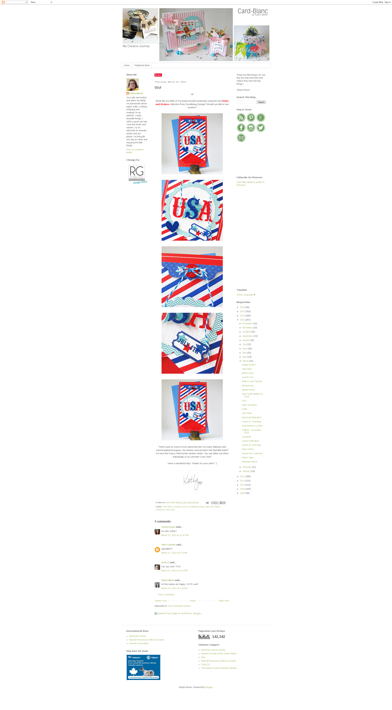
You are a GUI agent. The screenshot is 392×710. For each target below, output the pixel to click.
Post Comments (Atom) (179, 606)
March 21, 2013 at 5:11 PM (174, 553)
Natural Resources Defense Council (146, 640)
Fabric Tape (247, 457)
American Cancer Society (213, 650)
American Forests (137, 636)
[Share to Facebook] (221, 502)
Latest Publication (250, 441)
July (245, 344)
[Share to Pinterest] (224, 502)
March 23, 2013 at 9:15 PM (174, 588)
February (247, 467)
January (247, 471)
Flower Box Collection (252, 453)
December (248, 323)
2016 (242, 307)
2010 (242, 485)
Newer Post (161, 600)
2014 (242, 315)
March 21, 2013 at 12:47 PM (174, 535)
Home (127, 65)
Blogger (209, 687)
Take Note (247, 369)
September (248, 336)
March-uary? (248, 373)
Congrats (246, 437)
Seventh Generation (139, 643)
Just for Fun (247, 377)
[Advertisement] (249, 237)
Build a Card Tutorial (252, 381)
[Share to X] (218, 502)
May (245, 352)
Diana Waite (167, 580)
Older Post (224, 600)
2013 (242, 320)
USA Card (170, 510)
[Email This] (212, 502)
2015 (242, 311)
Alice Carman (168, 544)
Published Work (142, 65)
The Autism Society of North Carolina (219, 668)
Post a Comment (166, 594)
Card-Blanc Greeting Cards (174, 507)
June (245, 348)
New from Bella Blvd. (252, 417)
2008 (242, 493)
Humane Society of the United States (219, 653)
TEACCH (205, 664)
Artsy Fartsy (248, 449)
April (245, 357)
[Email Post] (207, 503)
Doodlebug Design (196, 507)
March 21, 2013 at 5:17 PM (174, 570)
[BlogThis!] (215, 502)
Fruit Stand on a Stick (252, 425)
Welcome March (249, 461)
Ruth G (165, 562)
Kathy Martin (136, 93)
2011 (242, 480)
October (247, 332)
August (246, 340)
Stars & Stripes (249, 405)
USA (244, 400)
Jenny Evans (168, 527)
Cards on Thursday (251, 421)
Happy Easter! (249, 364)
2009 (242, 489)
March (246, 361)
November (248, 327)
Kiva (203, 657)
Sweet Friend (248, 390)
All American (248, 385)
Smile (244, 409)
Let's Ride (247, 413)
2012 (242, 476)
